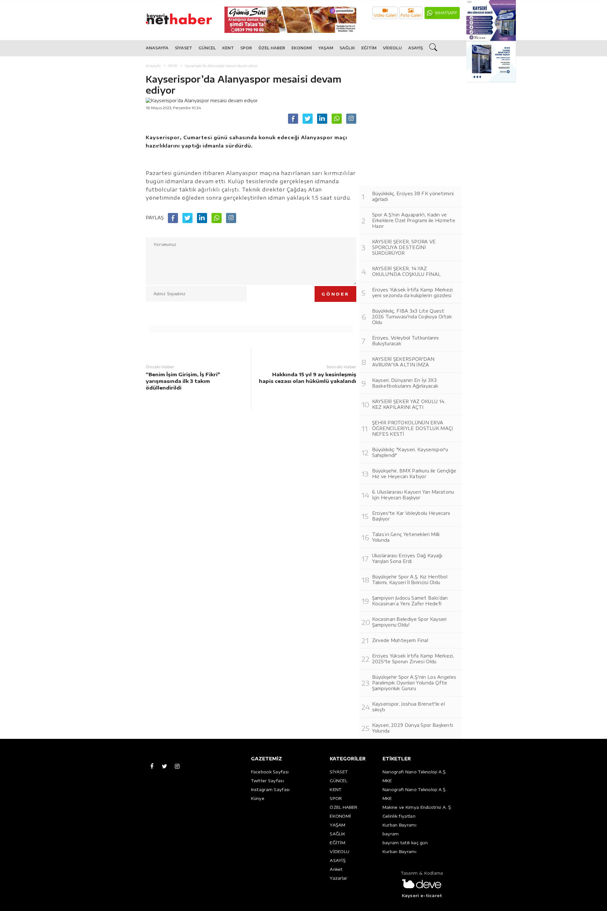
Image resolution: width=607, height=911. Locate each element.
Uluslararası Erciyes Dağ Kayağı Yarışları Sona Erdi (407, 558)
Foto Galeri (411, 15)
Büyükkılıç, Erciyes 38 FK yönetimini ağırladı (413, 196)
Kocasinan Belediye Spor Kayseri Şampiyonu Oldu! (409, 621)
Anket (336, 869)
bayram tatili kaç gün (405, 842)
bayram (391, 833)
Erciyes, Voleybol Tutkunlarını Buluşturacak (405, 340)
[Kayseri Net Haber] (185, 16)
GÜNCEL (207, 48)
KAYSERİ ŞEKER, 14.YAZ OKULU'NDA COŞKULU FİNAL (406, 271)
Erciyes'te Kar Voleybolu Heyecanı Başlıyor (411, 515)
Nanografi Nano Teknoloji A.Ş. (415, 771)
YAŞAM (325, 48)
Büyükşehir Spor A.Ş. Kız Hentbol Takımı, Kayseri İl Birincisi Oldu (410, 579)
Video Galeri (385, 15)
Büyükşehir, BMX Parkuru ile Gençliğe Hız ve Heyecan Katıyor (414, 473)
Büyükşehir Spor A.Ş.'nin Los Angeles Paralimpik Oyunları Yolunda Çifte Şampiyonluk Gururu (414, 682)
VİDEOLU (392, 48)
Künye (258, 798)
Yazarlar (338, 878)
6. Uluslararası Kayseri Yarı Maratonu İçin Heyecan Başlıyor (413, 494)
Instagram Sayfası (270, 789)
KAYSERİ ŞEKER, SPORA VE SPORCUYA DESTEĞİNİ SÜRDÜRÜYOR (404, 247)
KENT (228, 48)
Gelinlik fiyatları (399, 816)
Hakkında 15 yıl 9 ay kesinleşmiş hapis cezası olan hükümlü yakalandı (307, 377)
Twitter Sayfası (267, 780)
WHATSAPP (446, 12)
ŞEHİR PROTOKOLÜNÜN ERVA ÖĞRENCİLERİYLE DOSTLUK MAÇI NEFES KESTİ (412, 428)
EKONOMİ (301, 48)
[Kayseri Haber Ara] (434, 48)
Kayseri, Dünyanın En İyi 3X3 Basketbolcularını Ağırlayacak (405, 383)
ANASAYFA (157, 48)
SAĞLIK (347, 48)
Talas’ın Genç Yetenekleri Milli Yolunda (406, 537)
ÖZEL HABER (271, 48)
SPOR (246, 48)
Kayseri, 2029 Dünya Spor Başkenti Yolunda (412, 727)
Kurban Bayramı (399, 824)
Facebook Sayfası (270, 771)
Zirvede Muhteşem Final (400, 640)
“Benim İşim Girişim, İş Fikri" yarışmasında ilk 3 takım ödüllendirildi (183, 380)
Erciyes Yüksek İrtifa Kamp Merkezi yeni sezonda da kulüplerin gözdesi (412, 292)
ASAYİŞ (415, 48)
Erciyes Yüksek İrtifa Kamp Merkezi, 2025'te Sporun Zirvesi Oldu (413, 658)
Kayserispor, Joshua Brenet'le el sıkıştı (408, 706)
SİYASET (183, 48)
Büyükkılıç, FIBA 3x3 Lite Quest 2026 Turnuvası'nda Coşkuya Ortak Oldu (412, 316)
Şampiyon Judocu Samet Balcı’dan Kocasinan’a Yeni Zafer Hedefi (410, 600)
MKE (387, 780)
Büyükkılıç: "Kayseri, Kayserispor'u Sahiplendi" (410, 452)
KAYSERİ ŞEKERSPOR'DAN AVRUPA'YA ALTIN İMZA (403, 361)
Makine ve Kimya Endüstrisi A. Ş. (417, 807)
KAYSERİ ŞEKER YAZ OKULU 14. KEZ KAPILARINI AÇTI (409, 404)
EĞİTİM (369, 48)
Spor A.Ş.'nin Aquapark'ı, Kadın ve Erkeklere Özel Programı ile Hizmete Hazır (414, 220)
